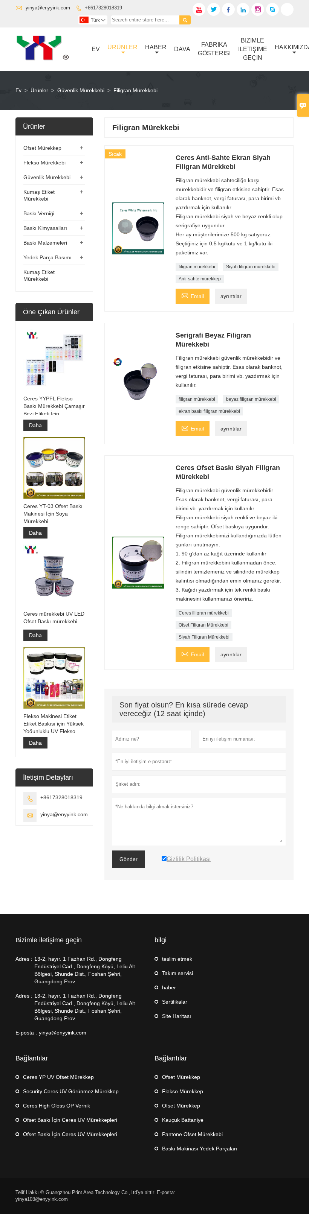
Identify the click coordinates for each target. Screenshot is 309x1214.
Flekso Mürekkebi (44, 163)
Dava (182, 49)
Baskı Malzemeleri (45, 243)
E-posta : (26, 1033)
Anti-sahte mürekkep (200, 278)
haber (169, 987)
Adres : (23, 959)
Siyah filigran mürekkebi (250, 266)
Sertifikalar (174, 1002)
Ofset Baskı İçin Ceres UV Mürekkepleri (70, 1120)
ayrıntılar (231, 296)
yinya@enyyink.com (48, 8)
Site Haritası (176, 1016)
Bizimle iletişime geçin (48, 940)
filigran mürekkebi (197, 266)
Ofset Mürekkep (42, 148)
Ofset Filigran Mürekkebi (203, 625)
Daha (35, 425)
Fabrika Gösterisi (214, 48)
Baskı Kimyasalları (45, 228)
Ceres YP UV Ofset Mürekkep (58, 1077)
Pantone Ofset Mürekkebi (192, 1134)
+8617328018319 (103, 8)
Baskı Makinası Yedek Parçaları (199, 1149)
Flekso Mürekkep (182, 1091)
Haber (156, 47)
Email (192, 295)
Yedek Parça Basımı (47, 257)
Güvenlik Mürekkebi (80, 90)
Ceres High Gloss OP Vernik (56, 1106)
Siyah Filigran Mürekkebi (204, 637)
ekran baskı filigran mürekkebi (209, 411)
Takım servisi (177, 973)
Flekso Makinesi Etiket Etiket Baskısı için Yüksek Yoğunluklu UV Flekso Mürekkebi (53, 724)
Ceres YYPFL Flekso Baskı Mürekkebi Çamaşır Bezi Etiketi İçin (54, 406)
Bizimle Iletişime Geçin (252, 49)
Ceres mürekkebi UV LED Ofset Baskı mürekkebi (53, 617)
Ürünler (122, 47)
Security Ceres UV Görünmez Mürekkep (71, 1091)
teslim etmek (177, 959)
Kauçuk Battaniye (182, 1120)
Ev (96, 49)
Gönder (128, 859)
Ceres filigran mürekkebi (204, 613)
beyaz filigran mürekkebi (251, 399)
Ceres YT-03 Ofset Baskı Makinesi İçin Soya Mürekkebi (53, 513)
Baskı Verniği (38, 213)
